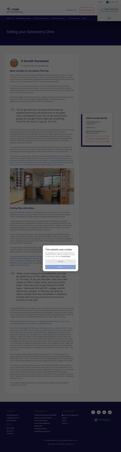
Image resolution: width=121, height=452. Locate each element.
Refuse (60, 261)
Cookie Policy (65, 256)
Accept (60, 267)
